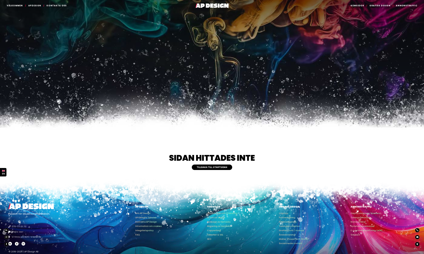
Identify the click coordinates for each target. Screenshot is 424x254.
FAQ (137, 234)
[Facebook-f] (6, 244)
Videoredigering (287, 221)
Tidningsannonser (360, 217)
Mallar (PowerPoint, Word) (293, 239)
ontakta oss (57, 5)
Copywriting (214, 230)
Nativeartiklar (358, 221)
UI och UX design (216, 217)
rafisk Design (380, 5)
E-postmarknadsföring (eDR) (367, 230)
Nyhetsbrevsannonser (363, 226)
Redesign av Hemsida (218, 221)
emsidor (357, 5)
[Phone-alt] (417, 230)
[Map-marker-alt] (417, 244)
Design (34, 5)
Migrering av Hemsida (219, 226)
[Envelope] (417, 237)
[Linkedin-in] (6, 230)
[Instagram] (6, 237)
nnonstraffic (406, 5)
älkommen (15, 5)
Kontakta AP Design (146, 221)
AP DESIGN (141, 206)
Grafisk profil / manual (291, 230)
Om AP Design (142, 213)
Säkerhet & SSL (215, 234)
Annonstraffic (361, 206)
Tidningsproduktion (289, 226)
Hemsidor (213, 206)
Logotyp (283, 213)
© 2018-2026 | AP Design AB (23, 251)
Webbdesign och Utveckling (222, 213)
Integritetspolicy (144, 230)
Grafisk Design (289, 206)
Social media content (290, 243)
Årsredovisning (287, 234)
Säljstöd (355, 234)
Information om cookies (148, 226)
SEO (209, 239)
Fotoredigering (287, 217)
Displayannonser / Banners (365, 213)
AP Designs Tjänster (146, 217)
